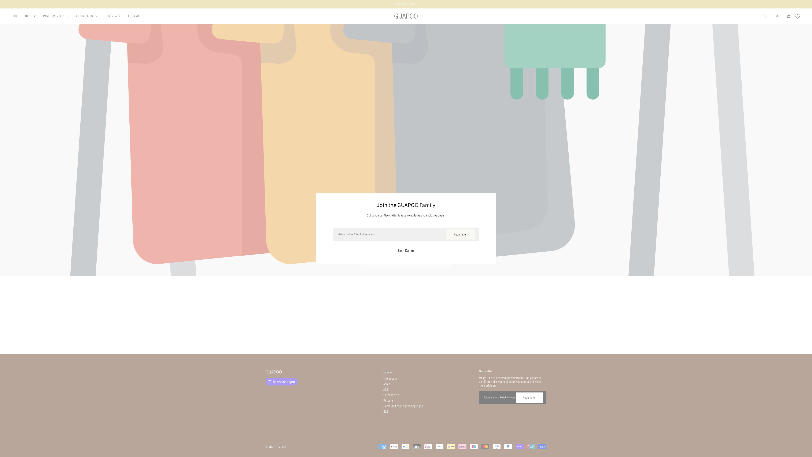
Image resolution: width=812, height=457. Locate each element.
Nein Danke (406, 250)
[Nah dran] (487, 202)
